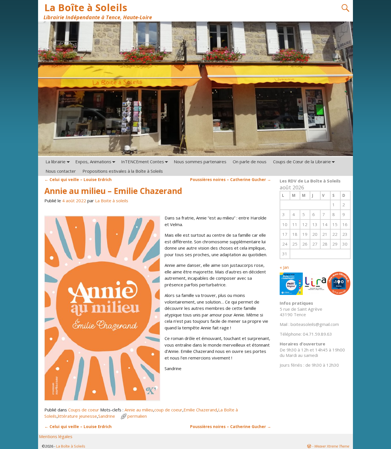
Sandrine (106, 416)
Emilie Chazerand (200, 410)
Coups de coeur (83, 410)
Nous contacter (61, 171)
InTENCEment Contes (142, 161)
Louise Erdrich (78, 179)
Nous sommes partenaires (200, 161)
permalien (137, 416)
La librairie (56, 161)
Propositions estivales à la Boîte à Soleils (122, 171)
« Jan (284, 267)
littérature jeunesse (77, 416)
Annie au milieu (139, 410)
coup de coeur (168, 410)
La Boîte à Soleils (85, 7)
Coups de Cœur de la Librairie (302, 161)
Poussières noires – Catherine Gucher (230, 179)
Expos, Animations (93, 161)
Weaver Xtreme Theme (331, 446)
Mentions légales (55, 436)
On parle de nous (249, 161)
